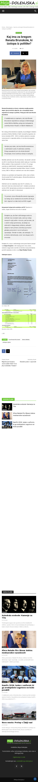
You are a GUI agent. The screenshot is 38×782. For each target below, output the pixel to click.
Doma (3, 27)
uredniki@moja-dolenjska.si (24, 761)
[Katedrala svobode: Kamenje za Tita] (7, 407)
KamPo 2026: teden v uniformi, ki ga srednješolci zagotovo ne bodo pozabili (23, 424)
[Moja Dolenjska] (19, 4)
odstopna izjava (7, 342)
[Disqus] (19, 506)
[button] (3, 11)
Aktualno (4, 409)
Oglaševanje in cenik (19, 757)
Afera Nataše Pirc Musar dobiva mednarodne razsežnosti (17, 651)
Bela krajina (9, 27)
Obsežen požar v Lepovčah (28, 362)
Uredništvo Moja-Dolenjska (19, 747)
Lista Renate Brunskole (14, 339)
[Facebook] (4, 351)
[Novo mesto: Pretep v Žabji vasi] (19, 711)
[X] (8, 351)
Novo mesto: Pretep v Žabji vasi (17, 722)
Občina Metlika (26, 339)
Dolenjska (4, 719)
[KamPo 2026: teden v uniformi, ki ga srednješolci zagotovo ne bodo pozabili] (7, 425)
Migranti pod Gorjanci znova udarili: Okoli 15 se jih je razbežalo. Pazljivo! (9, 364)
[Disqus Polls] (19, 458)
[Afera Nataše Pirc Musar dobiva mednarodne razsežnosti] (7, 416)
